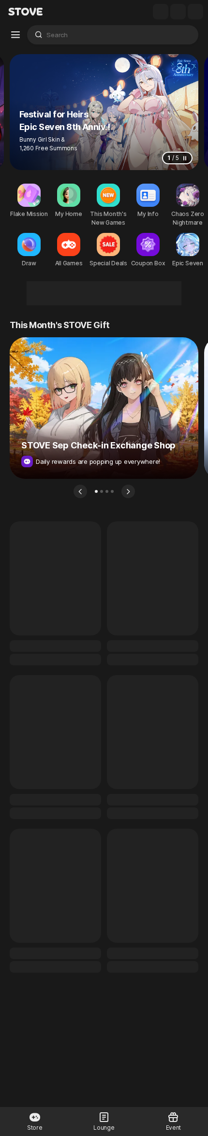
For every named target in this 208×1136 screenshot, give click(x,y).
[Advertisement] (104, 293)
